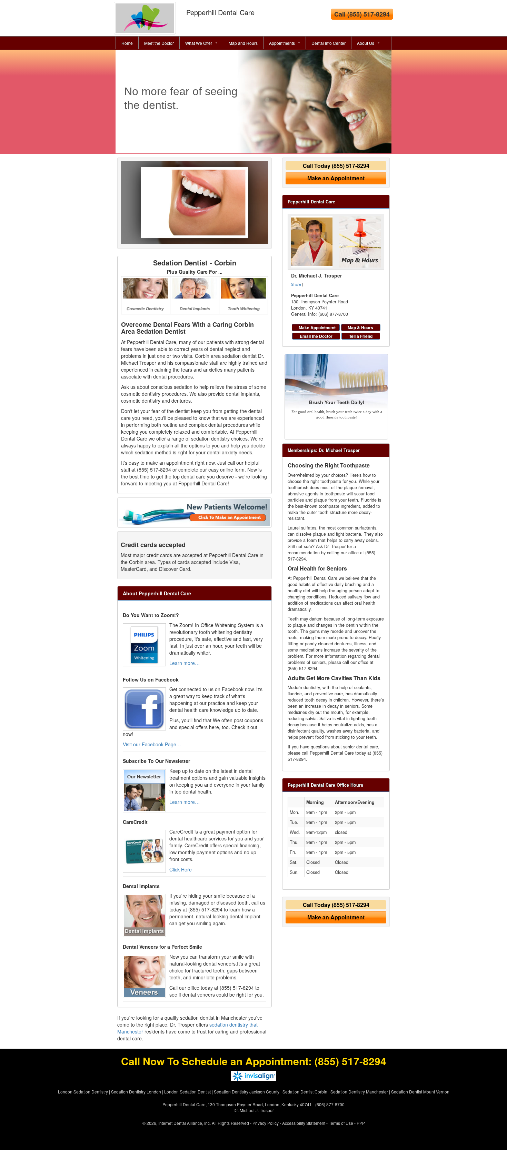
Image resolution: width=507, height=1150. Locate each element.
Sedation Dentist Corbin (304, 1091)
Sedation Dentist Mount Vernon (420, 1091)
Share (296, 284)
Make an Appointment (336, 178)
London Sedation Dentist (187, 1091)
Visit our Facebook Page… (152, 744)
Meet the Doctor (159, 43)
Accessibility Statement (303, 1123)
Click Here (180, 869)
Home (127, 43)
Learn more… (184, 662)
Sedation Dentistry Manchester (359, 1091)
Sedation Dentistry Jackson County (246, 1091)
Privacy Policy (265, 1123)
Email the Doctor (316, 336)
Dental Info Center (328, 43)
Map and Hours (243, 43)
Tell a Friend (360, 336)
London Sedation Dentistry (83, 1091)
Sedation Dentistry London (136, 1091)
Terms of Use (341, 1123)
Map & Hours (360, 327)
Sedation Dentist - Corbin (194, 263)
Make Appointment (317, 327)
